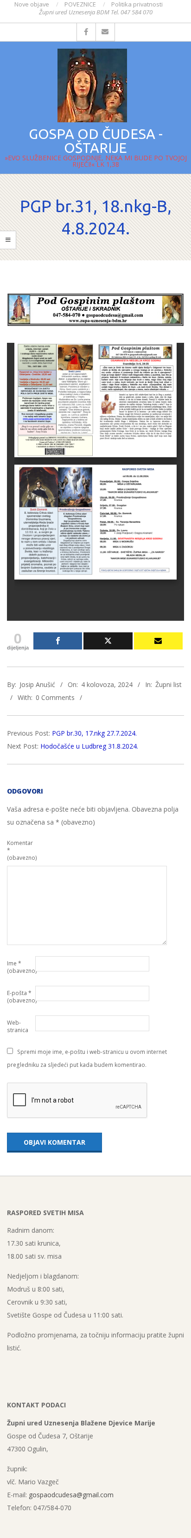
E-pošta (20, 996)
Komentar (20, 850)
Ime (20, 967)
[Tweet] (107, 640)
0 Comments (55, 697)
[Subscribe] (158, 640)
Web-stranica (17, 1026)
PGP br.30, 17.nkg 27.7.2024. (94, 733)
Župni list (168, 684)
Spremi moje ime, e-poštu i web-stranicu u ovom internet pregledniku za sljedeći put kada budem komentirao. (87, 1058)
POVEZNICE (80, 4)
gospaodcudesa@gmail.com (71, 1494)
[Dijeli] (57, 640)
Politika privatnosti (137, 4)
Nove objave (31, 4)
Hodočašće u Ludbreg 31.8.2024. (89, 746)
